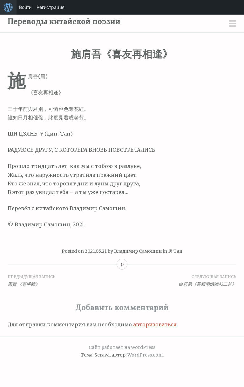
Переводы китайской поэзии (64, 21)
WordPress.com (145, 355)
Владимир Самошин (138, 251)
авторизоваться (155, 324)
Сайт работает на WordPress (122, 347)
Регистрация (50, 7)
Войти (25, 7)
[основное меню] (232, 24)
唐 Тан (175, 251)
